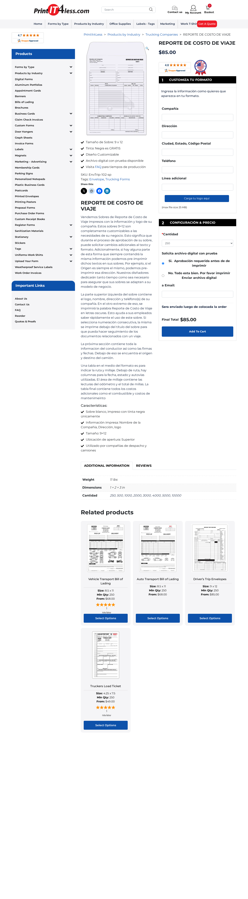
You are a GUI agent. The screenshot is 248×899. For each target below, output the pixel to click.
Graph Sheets (23, 137)
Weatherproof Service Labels (34, 267)
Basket (209, 12)
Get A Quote (207, 24)
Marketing (167, 24)
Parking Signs (24, 173)
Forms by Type (58, 24)
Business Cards (25, 113)
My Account (193, 12)
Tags (18, 248)
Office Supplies (120, 24)
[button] (147, 48)
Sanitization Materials (29, 230)
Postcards (21, 190)
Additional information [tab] (106, 465)
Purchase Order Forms (29, 213)
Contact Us (22, 304)
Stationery (21, 236)
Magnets (20, 155)
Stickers (20, 242)
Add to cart (197, 331)
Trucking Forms (117, 179)
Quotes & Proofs (25, 321)
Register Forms (25, 224)
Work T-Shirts (190, 24)
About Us (21, 298)
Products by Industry (89, 24)
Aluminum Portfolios (28, 84)
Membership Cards (27, 167)
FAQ (18, 310)
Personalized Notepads (30, 179)
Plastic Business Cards (30, 184)
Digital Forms (24, 79)
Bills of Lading (24, 102)
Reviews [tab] (144, 465)
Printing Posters (25, 201)
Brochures (21, 107)
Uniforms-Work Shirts (29, 254)
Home (38, 24)
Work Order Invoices (28, 272)
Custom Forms (24, 125)
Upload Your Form (26, 261)
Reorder (20, 315)
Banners (20, 96)
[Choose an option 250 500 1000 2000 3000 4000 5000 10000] (197, 244)
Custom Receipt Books (30, 219)
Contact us (175, 12)
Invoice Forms (24, 143)
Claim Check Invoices (29, 119)
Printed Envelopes (27, 196)
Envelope (96, 179)
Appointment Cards (28, 90)
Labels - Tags (145, 24)
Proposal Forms (25, 207)
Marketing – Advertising (30, 161)
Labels (19, 149)
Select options (105, 618)
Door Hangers (24, 131)
